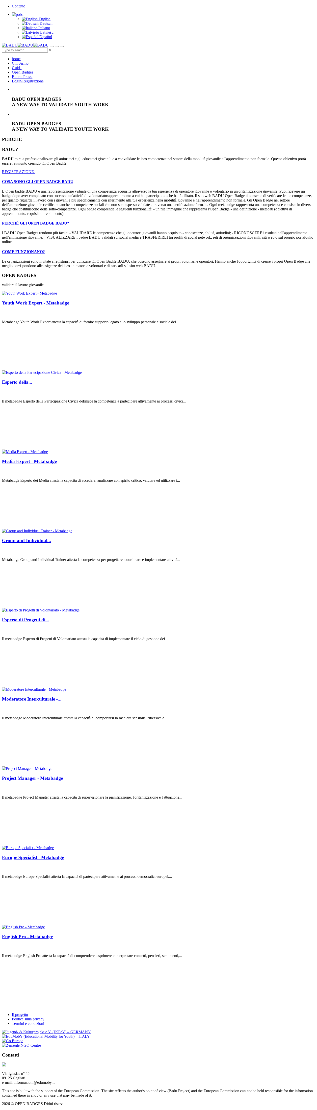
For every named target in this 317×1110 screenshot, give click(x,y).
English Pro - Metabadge (27, 936)
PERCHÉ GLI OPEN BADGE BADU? (35, 223)
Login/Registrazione (28, 81)
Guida (17, 68)
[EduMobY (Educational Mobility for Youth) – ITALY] (46, 1036)
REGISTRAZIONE (18, 172)
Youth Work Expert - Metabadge (35, 302)
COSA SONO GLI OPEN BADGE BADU (37, 181)
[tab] (158, 181)
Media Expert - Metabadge (29, 461)
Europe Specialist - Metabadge (33, 857)
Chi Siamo (20, 63)
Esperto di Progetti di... (25, 619)
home (16, 59)
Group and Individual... (26, 540)
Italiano (43, 28)
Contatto (18, 6)
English (44, 19)
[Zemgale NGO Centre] (21, 1045)
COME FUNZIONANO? (23, 252)
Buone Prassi (22, 77)
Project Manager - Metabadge (32, 778)
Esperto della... (17, 382)
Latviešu (46, 32)
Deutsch (46, 23)
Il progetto (20, 1014)
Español (45, 37)
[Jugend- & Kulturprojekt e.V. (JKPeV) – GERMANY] (46, 1032)
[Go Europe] (12, 1041)
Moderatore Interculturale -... (31, 699)
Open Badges (22, 72)
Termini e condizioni (28, 1023)
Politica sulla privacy (28, 1019)
